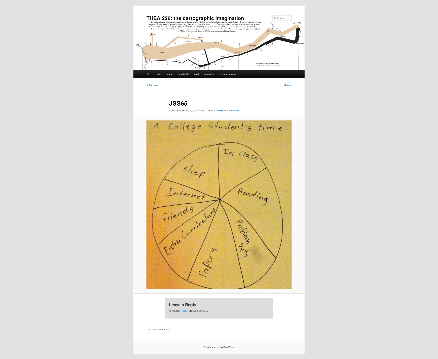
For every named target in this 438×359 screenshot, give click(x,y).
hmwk (158, 74)
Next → (288, 85)
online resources (228, 74)
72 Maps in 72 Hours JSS (227, 110)
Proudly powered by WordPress (219, 347)
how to (169, 74)
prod (196, 74)
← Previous (152, 85)
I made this (183, 74)
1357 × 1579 (206, 110)
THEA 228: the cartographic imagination (195, 18)
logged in (185, 310)
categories (209, 74)
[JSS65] (219, 204)
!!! (148, 74)
